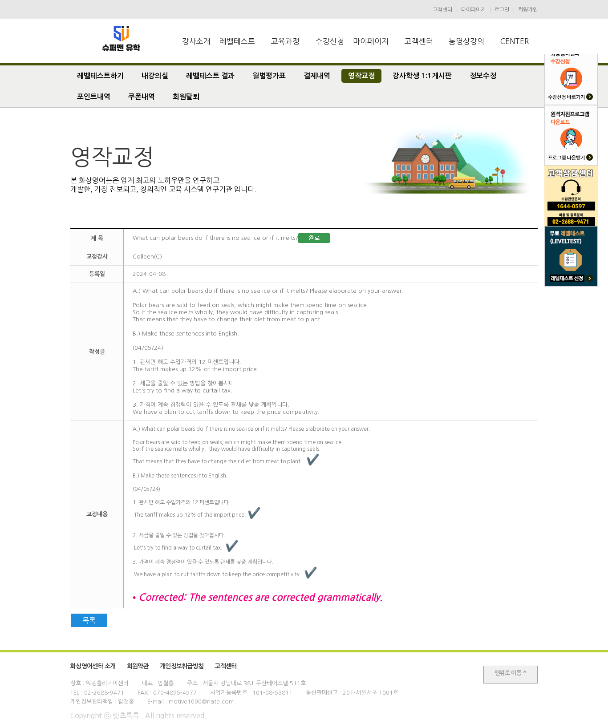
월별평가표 (269, 76)
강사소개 (196, 41)
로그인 (502, 9)
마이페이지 (473, 9)
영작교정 (361, 76)
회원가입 (528, 9)
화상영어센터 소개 (93, 666)
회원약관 (138, 666)
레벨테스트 (237, 41)
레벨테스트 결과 (210, 76)
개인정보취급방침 (181, 666)
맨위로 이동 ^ (511, 673)
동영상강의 (466, 41)
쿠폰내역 (141, 96)
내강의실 (155, 76)
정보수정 (483, 76)
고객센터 (442, 9)
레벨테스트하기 (100, 76)
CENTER (514, 41)
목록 (89, 620)
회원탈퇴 (186, 96)
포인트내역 (93, 96)
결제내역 (317, 76)
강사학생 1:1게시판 (422, 76)
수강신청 (330, 41)
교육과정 (285, 41)
